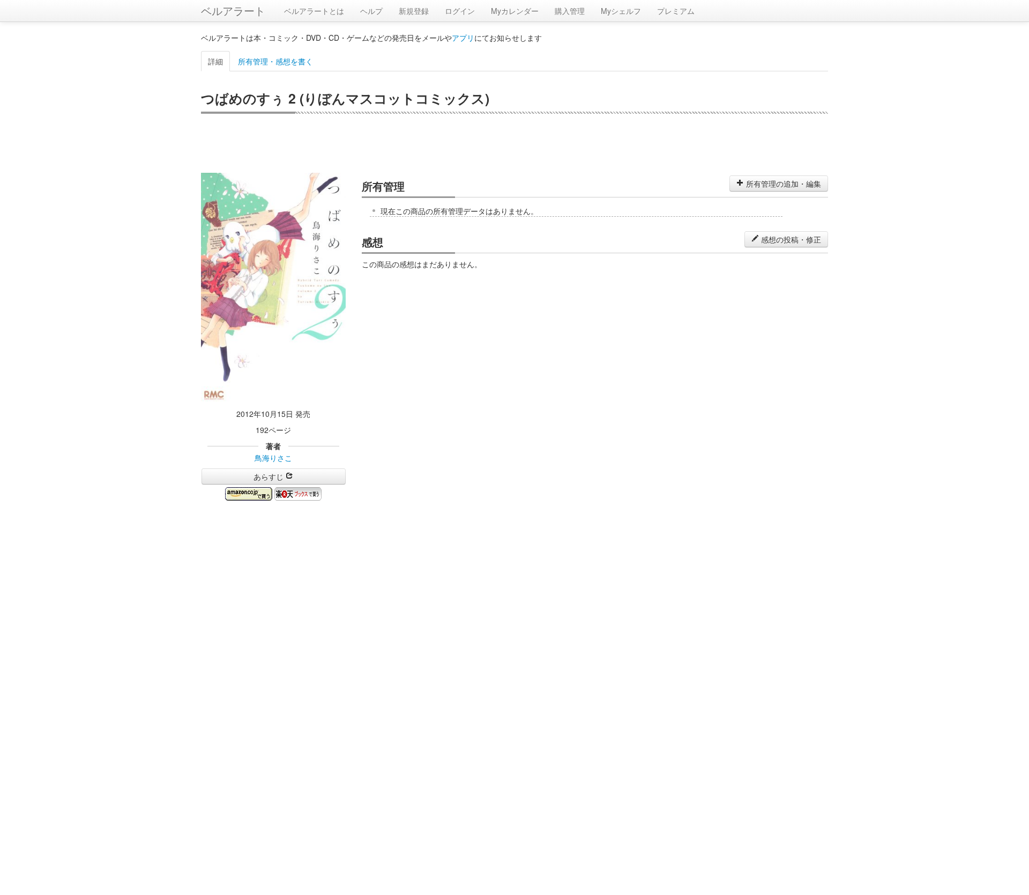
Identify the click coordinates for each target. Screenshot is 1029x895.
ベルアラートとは (314, 10)
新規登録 (414, 10)
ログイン (460, 10)
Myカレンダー (515, 10)
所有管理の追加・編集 (782, 183)
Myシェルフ (621, 10)
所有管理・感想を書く (275, 61)
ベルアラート (233, 10)
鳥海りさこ (273, 457)
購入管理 (570, 10)
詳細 (215, 61)
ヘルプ (371, 10)
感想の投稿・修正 (790, 239)
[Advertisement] (514, 143)
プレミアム (676, 10)
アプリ (463, 37)
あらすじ (269, 476)
